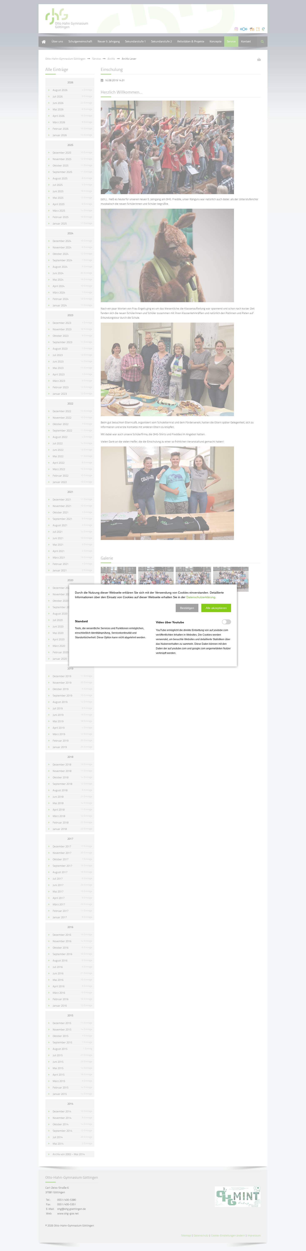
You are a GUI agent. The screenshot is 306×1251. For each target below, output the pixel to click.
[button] (187, 608)
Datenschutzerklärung (200, 597)
